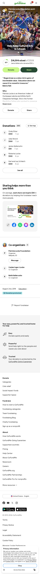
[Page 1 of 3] (18, 52)
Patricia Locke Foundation (19, 251)
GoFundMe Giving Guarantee (20, 362)
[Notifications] (31, 3)
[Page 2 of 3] (20, 52)
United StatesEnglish (21, 496)
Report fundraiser (21, 305)
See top (33, 126)
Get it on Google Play (9, 509)
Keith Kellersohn (15, 275)
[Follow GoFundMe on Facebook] (4, 503)
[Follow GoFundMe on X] (12, 503)
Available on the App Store (21, 509)
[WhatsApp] (20, 225)
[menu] (36, 3)
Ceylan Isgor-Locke (16, 267)
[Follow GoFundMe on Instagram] (17, 503)
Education (23, 289)
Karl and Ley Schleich (17, 161)
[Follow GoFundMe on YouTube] (8, 503)
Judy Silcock (13, 139)
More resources (9, 485)
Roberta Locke (14, 154)
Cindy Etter (13, 131)
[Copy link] (8, 225)
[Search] (4, 3)
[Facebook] (14, 225)
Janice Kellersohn (15, 146)
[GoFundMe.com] (20, 3)
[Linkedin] (32, 225)
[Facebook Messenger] (26, 225)
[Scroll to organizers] (5, 10)
